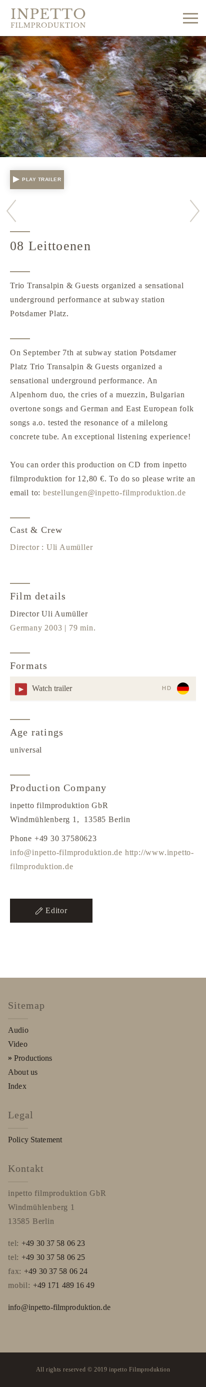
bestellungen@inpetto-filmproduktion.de (114, 492)
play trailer (41, 179)
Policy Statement (35, 1139)
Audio (18, 1030)
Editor (57, 910)
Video (18, 1044)
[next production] (195, 211)
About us (23, 1072)
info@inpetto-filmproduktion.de (66, 852)
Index (17, 1086)
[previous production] (11, 211)
